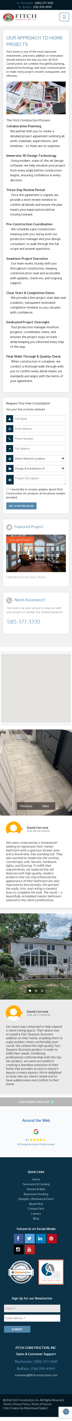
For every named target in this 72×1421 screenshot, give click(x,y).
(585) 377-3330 (44, 3)
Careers (36, 1213)
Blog (36, 1218)
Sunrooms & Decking (36, 1184)
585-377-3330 (23, 621)
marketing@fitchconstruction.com (36, 1375)
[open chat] (56, 1413)
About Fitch (36, 1204)
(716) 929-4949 (42, 7)
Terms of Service (42, 1404)
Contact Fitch (36, 1208)
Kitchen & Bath (36, 1189)
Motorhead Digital (35, 1408)
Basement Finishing (36, 1194)
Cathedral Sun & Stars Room (26, 577)
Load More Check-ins (34, 1101)
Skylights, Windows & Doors (36, 1199)
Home (36, 1179)
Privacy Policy (21, 1404)
